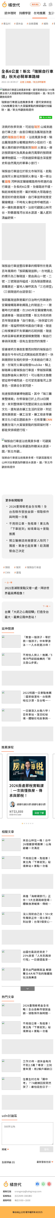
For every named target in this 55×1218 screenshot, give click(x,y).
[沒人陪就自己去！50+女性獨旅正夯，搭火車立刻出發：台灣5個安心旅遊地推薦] (11, 918)
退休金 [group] (19, 23)
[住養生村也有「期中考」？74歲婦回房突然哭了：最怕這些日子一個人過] (11, 1083)
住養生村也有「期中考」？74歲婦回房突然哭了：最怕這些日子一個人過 (37, 1083)
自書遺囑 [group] (33, 23)
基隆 (18, 572)
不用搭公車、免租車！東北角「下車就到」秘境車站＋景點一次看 (37, 862)
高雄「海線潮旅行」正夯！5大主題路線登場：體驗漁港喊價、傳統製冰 (37, 900)
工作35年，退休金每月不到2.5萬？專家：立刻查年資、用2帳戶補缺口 (37, 1065)
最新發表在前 (44, 1162)
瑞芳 (18, 567)
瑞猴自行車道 (34, 567)
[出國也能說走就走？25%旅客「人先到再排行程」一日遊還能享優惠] (11, 956)
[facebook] (37, 1184)
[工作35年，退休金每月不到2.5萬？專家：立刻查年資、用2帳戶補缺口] (11, 1065)
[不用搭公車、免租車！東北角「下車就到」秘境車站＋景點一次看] (11, 862)
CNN (7, 572)
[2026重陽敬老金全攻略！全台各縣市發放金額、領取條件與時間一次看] (11, 1009)
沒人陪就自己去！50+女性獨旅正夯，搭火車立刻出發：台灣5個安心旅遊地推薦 (38, 917)
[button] (51, 4)
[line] (43, 1184)
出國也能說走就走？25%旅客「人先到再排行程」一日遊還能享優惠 (37, 955)
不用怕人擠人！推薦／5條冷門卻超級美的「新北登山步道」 (37, 658)
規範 (4, 1149)
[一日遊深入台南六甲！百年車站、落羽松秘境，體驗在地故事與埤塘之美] (11, 715)
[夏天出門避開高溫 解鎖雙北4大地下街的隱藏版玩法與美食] (11, 974)
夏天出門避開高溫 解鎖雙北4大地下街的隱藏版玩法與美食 (37, 973)
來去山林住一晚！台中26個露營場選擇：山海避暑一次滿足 (37, 844)
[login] (45, 4)
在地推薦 (39, 13)
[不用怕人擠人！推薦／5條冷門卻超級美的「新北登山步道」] (11, 659)
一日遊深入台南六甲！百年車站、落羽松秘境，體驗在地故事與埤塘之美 (37, 714)
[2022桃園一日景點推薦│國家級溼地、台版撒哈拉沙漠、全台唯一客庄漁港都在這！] (11, 697)
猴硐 (7, 567)
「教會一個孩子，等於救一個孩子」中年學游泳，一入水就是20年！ (37, 641)
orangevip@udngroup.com (28, 1191)
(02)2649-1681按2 (23, 1195)
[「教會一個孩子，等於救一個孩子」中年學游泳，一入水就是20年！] (11, 641)
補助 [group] (46, 23)
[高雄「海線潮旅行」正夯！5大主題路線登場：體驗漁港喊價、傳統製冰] (11, 900)
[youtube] (49, 1184)
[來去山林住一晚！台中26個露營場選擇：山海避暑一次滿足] (11, 844)
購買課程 (35, 4)
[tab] (22, 823)
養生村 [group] (6, 23)
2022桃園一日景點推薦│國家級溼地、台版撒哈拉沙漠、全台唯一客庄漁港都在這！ (37, 696)
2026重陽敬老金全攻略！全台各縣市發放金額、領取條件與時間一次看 (37, 1009)
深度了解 (39, 813)
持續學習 (25, 13)
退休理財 (10, 13)
